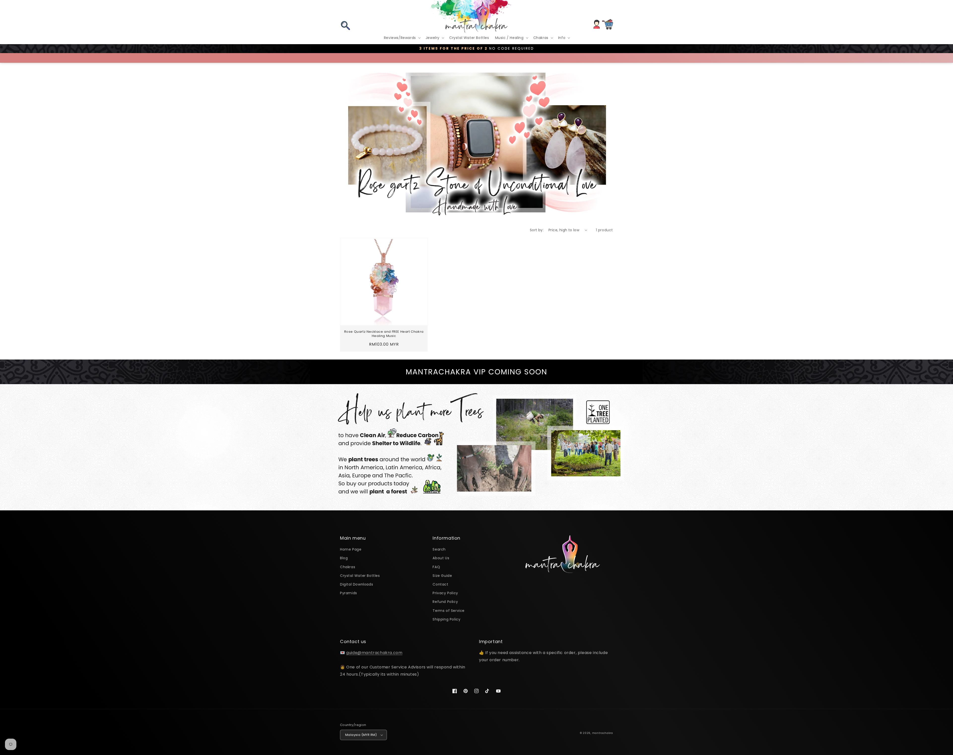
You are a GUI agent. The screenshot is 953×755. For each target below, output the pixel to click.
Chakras (347, 566)
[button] (345, 10)
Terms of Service (449, 610)
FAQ (436, 566)
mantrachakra (602, 733)
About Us (441, 558)
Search (439, 549)
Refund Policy (445, 601)
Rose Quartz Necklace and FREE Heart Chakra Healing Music (384, 334)
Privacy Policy (445, 593)
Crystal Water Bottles (360, 575)
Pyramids (348, 593)
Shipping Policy (446, 619)
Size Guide (442, 575)
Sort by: (537, 230)
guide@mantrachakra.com (374, 653)
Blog (344, 558)
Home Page (350, 549)
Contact (440, 584)
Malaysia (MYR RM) (361, 734)
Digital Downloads (356, 584)
